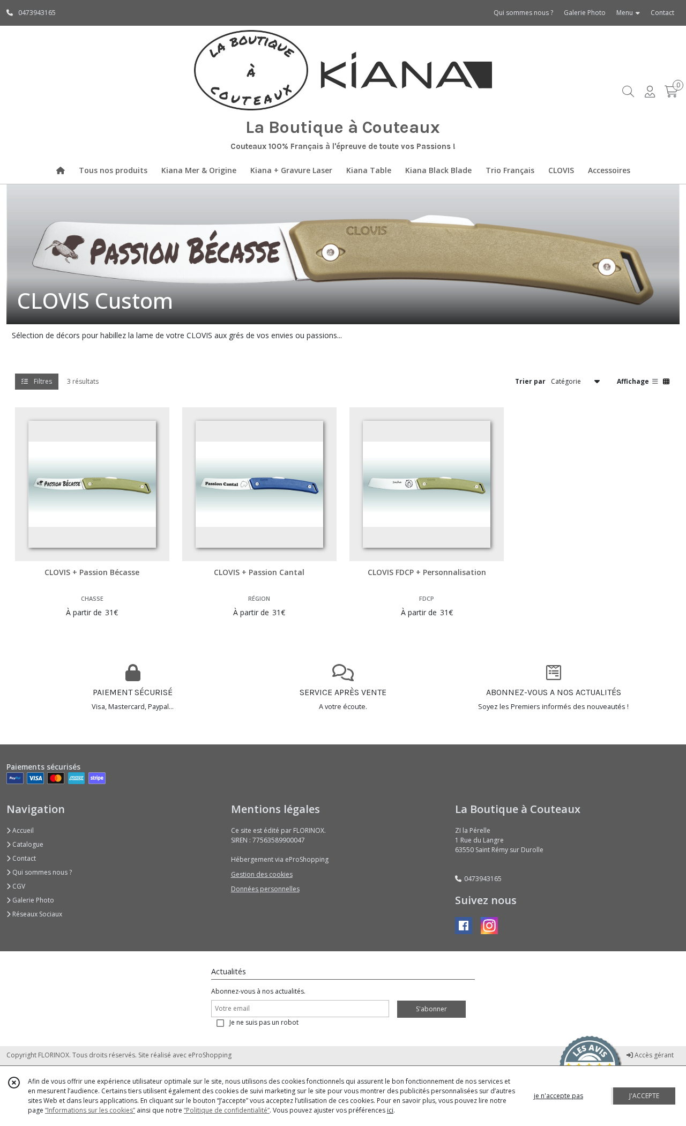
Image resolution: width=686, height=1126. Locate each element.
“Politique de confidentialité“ (227, 1110)
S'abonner (431, 1008)
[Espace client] (649, 91)
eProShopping (210, 1055)
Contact (662, 12)
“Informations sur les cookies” (90, 1110)
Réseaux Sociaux (36, 914)
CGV (18, 886)
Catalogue (27, 844)
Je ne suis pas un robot (264, 1022)
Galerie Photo (32, 900)
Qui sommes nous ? (41, 872)
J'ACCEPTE (644, 1095)
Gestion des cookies (262, 874)
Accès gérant (653, 1055)
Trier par (530, 380)
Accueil (22, 830)
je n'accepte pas (558, 1095)
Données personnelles (265, 888)
